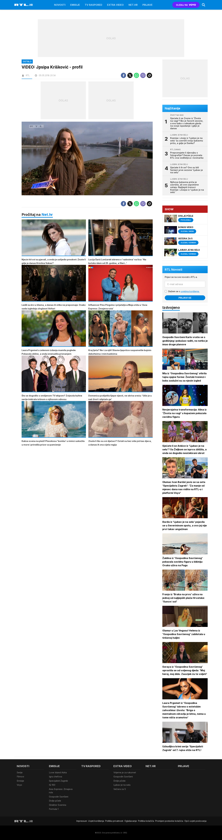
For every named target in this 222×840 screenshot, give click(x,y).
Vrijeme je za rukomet (124, 772)
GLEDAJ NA (182, 5)
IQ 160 (52, 784)
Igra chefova (55, 776)
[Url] (149, 75)
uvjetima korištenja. (190, 291)
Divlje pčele (55, 800)
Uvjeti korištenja (96, 821)
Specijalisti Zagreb (58, 780)
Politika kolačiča (146, 821)
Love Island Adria (58, 772)
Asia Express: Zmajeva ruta (60, 791)
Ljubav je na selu (121, 784)
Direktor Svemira (57, 804)
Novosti (59, 4)
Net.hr (47, 214)
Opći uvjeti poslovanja (195, 821)
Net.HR (133, 4)
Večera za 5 (119, 789)
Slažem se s (183, 291)
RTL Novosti (173, 269)
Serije (20, 772)
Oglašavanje (130, 821)
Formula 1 (53, 809)
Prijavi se (185, 297)
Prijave (147, 4)
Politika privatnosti (114, 821)
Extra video (115, 4)
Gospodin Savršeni (58, 796)
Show (169, 209)
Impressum (81, 821)
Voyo (19, 784)
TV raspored (93, 4)
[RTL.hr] (23, 5)
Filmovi (20, 776)
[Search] (203, 4)
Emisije (75, 4)
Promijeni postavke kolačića (169, 821)
